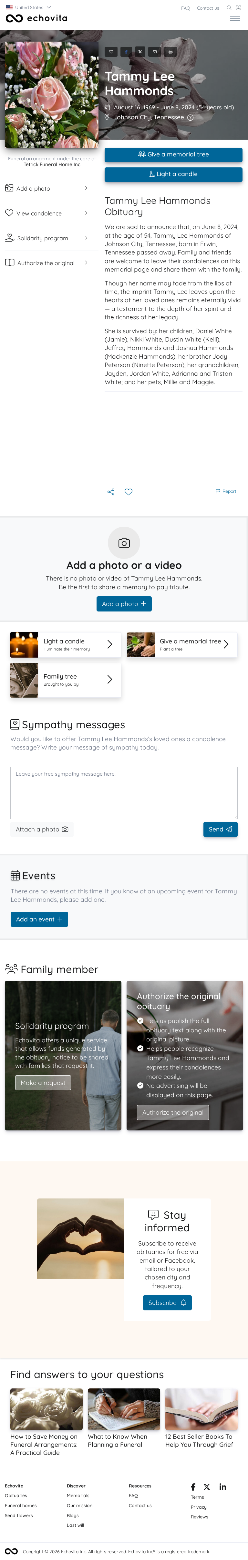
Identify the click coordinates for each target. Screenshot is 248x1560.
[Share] (111, 492)
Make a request (43, 1083)
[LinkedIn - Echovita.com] (223, 1488)
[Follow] (129, 492)
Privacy (199, 1507)
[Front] (35, 18)
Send (216, 829)
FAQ (185, 8)
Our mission (79, 1505)
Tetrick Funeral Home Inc (52, 164)
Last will (75, 1525)
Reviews (199, 1517)
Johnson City (132, 117)
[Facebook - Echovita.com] (193, 1488)
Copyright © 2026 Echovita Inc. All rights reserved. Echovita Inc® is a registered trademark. (116, 1552)
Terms (197, 1497)
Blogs (73, 1515)
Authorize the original (172, 1112)
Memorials (78, 1495)
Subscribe (163, 1303)
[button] (29, 7)
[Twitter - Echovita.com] (207, 1488)
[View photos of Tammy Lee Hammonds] (51, 95)
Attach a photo (37, 829)
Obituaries (16, 1495)
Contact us (208, 8)
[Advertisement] (174, 439)
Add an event (35, 919)
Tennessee (169, 117)
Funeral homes (21, 1505)
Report (229, 491)
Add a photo (120, 604)
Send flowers (19, 1515)
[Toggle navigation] (235, 18)
